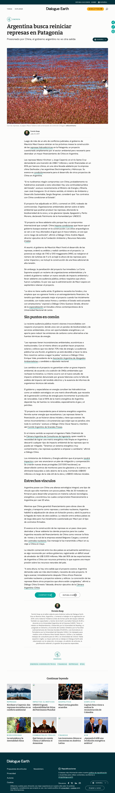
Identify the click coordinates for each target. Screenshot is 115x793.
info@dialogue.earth (65, 777)
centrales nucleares (37, 540)
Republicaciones (83, 2)
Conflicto (89, 702)
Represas (73, 664)
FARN (27, 241)
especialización (36, 307)
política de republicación (98, 773)
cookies (73, 788)
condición (38, 172)
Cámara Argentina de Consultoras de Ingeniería (48, 436)
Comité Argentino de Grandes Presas (45, 427)
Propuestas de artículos (17, 769)
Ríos (82, 664)
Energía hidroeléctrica (43, 664)
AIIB (86, 735)
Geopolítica (64, 702)
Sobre (93, 2)
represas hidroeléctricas (41, 147)
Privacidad (11, 773)
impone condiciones (63, 225)
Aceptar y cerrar (95, 788)
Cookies (10, 782)
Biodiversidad (14, 735)
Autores (10, 778)
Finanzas (62, 664)
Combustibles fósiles (44, 735)
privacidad (65, 788)
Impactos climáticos (44, 702)
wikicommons (71, 126)
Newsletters (94, 9)
